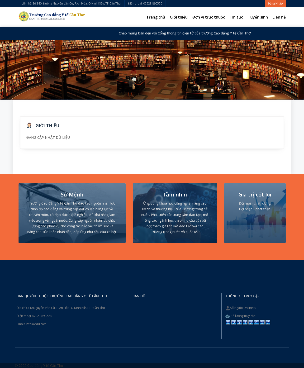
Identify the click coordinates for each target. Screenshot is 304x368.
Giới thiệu (179, 17)
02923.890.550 (42, 316)
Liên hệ (279, 17)
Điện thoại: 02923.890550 (145, 3)
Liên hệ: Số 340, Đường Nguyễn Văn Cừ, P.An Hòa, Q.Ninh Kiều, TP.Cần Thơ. (71, 3)
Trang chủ (155, 17)
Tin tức (236, 17)
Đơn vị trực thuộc (208, 17)
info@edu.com (36, 324)
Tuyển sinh (258, 17)
